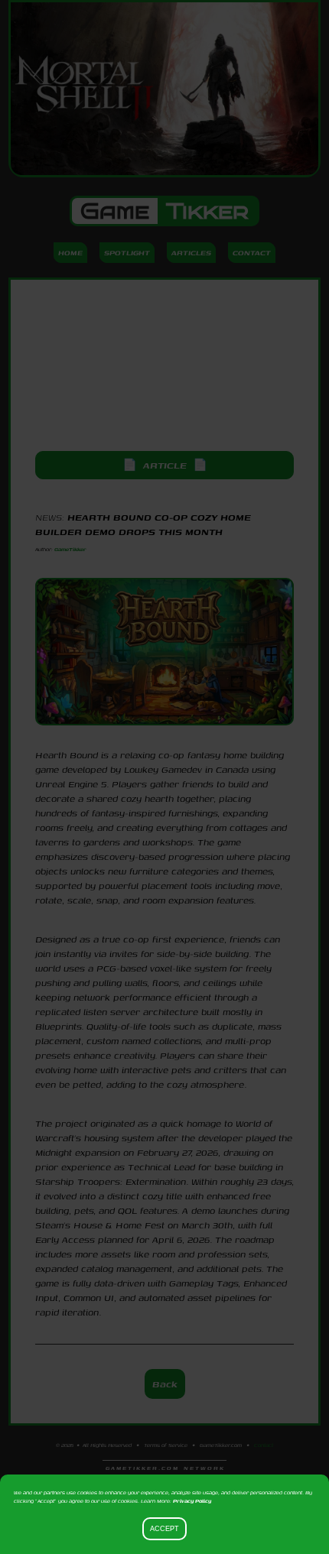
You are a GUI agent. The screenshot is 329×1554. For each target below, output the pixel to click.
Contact (252, 252)
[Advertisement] (165, 365)
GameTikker (70, 549)
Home (70, 252)
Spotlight (127, 252)
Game (164, 211)
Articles (191, 252)
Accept (164, 1529)
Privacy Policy (192, 1501)
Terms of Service (165, 1445)
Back (165, 1384)
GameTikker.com (221, 1445)
